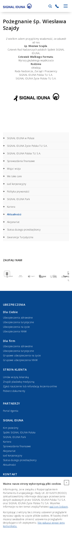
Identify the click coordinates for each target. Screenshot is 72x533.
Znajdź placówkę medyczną (18, 381)
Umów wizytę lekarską (16, 377)
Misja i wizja (14, 168)
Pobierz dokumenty (14, 391)
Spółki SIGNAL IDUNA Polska (19, 432)
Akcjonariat (13, 222)
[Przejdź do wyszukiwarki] (50, 6)
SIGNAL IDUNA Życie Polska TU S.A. (27, 146)
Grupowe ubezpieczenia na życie (22, 355)
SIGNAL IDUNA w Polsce (20, 138)
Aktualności (14, 214)
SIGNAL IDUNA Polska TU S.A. (24, 153)
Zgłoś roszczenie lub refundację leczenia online (30, 386)
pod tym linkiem (58, 506)
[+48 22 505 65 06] (57, 6)
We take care (14, 176)
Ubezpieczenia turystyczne (18, 322)
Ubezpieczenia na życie (16, 327)
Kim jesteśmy (11, 428)
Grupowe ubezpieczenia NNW (20, 360)
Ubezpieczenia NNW (15, 331)
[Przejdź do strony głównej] (17, 6)
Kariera (11, 206)
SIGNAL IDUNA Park (18, 199)
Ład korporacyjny (16, 184)
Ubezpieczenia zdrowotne (18, 317)
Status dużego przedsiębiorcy (24, 229)
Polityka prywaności (18, 191)
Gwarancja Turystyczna (20, 237)
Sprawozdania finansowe (21, 161)
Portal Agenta (10, 411)
